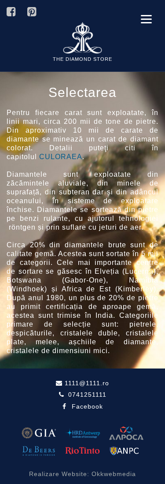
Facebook (87, 406)
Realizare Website (58, 473)
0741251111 (86, 394)
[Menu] (146, 19)
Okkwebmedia (114, 473)
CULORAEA (60, 156)
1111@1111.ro (85, 383)
